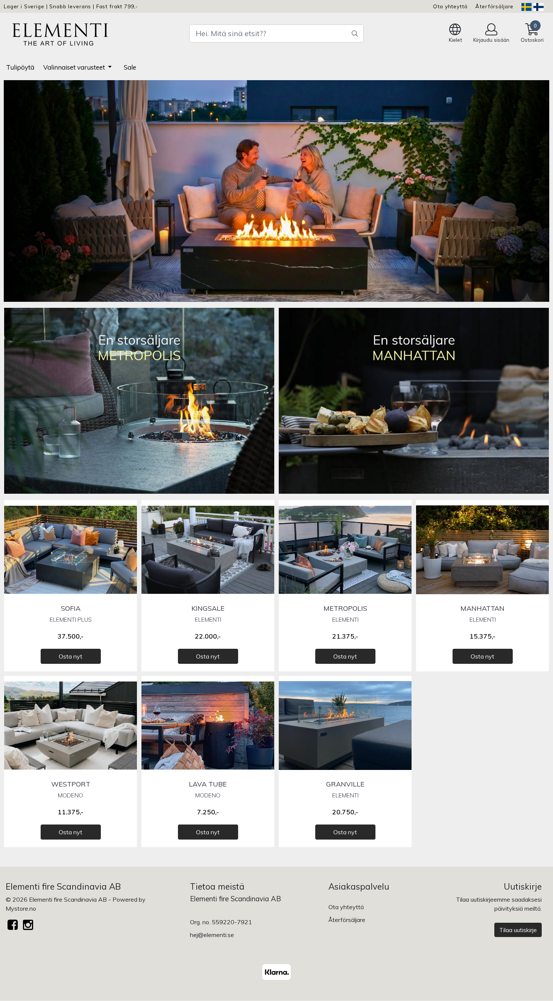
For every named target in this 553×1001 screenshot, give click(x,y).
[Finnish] (538, 6)
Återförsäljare (494, 6)
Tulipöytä (20, 67)
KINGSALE (208, 608)
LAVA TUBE (208, 784)
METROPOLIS (345, 608)
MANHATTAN (482, 608)
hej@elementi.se (212, 935)
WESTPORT (70, 784)
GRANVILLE (345, 784)
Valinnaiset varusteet (74, 67)
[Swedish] (526, 6)
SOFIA (71, 608)
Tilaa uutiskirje (518, 930)
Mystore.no (21, 908)
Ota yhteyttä (450, 6)
